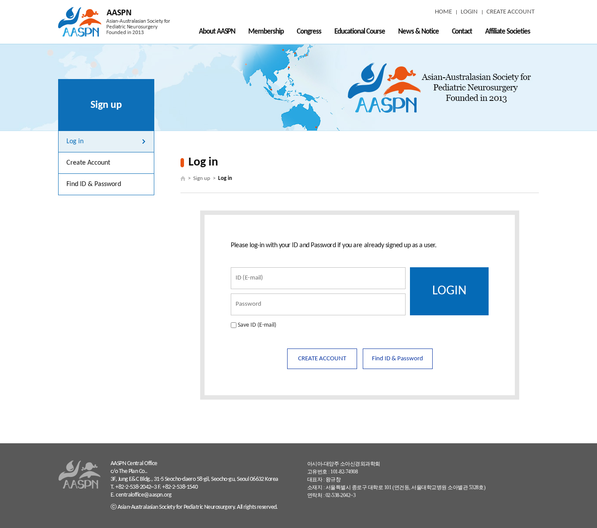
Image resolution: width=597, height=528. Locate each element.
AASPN (114, 22)
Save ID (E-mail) (257, 325)
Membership (266, 31)
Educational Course (359, 31)
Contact (462, 31)
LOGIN (469, 12)
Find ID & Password (93, 184)
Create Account (88, 162)
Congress (309, 31)
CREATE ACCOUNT (510, 12)
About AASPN (217, 31)
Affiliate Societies (507, 31)
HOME (443, 12)
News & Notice (418, 31)
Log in (74, 141)
